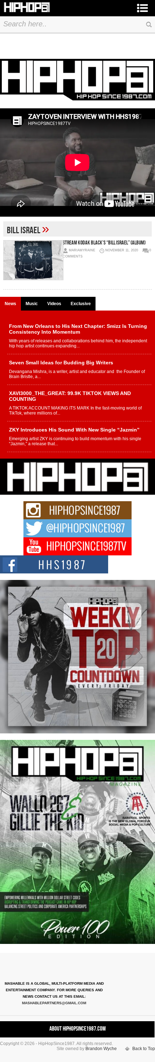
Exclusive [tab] (81, 303)
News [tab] (10, 303)
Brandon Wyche (101, 1048)
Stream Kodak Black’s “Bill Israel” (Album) (104, 242)
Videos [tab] (54, 303)
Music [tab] (32, 303)
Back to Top (143, 1048)
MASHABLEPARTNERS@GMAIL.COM (54, 1003)
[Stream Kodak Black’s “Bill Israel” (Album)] (33, 260)
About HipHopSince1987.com (77, 1028)
